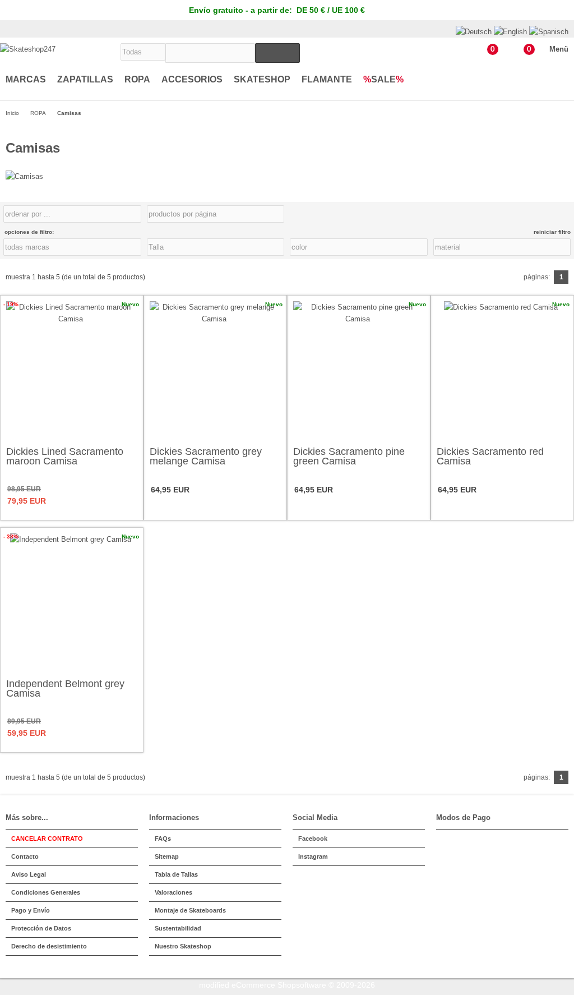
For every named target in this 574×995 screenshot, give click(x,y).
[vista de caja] (562, 214)
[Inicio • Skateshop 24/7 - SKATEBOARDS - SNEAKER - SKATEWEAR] (27, 49)
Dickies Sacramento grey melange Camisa (206, 456)
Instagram (313, 856)
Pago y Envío (30, 910)
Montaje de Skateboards (190, 910)
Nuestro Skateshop (183, 946)
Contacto (25, 856)
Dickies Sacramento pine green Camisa (349, 456)
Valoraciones (173, 892)
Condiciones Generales (45, 892)
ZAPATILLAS (85, 79)
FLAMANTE (327, 79)
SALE (383, 79)
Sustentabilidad (178, 928)
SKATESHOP (262, 79)
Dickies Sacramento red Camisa (490, 456)
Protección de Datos (41, 928)
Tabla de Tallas (176, 874)
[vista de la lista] (568, 214)
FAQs (163, 838)
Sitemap (167, 856)
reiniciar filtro (552, 232)
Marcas (26, 79)
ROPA (137, 79)
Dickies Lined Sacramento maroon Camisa (64, 456)
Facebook (312, 838)
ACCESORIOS (192, 79)
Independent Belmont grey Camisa (65, 688)
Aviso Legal (28, 874)
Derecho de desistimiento (49, 946)
